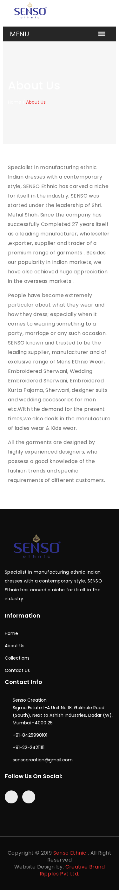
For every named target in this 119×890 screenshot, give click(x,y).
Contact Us (17, 670)
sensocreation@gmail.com (43, 760)
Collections (17, 658)
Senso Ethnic (70, 852)
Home (11, 633)
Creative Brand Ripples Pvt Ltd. (72, 870)
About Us (14, 646)
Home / (16, 102)
